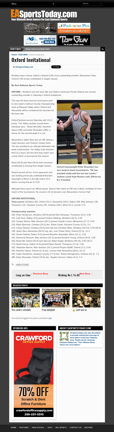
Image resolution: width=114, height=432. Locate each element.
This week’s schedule (21, 310)
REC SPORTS (61, 427)
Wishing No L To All (69, 275)
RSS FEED (88, 427)
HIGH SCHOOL (38, 427)
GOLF (50, 427)
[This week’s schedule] (25, 306)
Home (14, 54)
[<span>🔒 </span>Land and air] (86, 306)
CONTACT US (75, 427)
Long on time (23, 275)
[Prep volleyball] (56, 306)
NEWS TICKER (22, 265)
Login (49, 318)
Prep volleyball (48, 310)
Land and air (79, 310)
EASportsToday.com (24, 67)
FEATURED (23, 54)
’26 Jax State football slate (37, 49)
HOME (13, 427)
